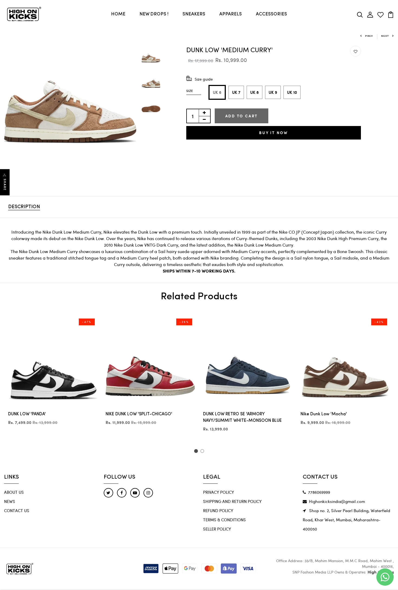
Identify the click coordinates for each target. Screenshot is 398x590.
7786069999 (319, 492)
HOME (118, 14)
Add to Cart (241, 116)
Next (385, 36)
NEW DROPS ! (153, 14)
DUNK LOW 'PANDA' (27, 414)
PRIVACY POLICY (218, 492)
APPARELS (230, 14)
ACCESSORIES (271, 14)
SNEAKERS (193, 14)
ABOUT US (14, 492)
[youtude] (135, 493)
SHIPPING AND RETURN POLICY (232, 501)
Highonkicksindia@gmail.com (337, 501)
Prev (369, 36)
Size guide (204, 79)
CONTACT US (16, 510)
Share (5, 184)
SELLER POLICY (217, 529)
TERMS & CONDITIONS (224, 519)
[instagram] (148, 493)
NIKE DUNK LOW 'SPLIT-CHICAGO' (139, 414)
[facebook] (121, 493)
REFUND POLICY (218, 510)
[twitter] (108, 493)
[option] (70, 112)
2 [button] (203, 452)
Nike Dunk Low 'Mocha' (324, 414)
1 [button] (196, 452)
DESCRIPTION (24, 207)
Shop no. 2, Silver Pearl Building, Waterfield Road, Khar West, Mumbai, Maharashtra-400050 (346, 520)
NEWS (9, 501)
